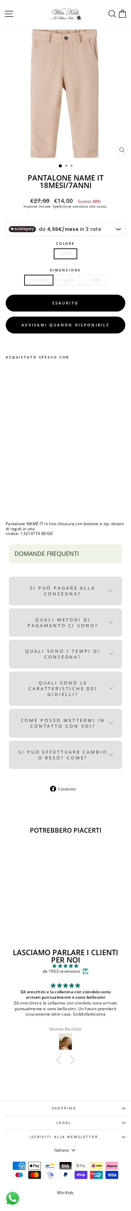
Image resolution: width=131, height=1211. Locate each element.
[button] (60, 1060)
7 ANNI (94, 280)
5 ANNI (67, 280)
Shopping (64, 1108)
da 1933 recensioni (61, 971)
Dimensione (65, 270)
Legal (63, 1123)
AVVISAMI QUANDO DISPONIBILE (65, 324)
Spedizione (62, 206)
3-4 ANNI (39, 280)
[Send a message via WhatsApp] (12, 1198)
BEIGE (65, 254)
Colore (65, 243)
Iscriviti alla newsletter (64, 1137)
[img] (65, 966)
